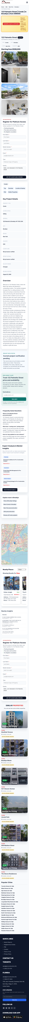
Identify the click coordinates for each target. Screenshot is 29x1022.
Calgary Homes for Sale (7, 926)
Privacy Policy (7, 954)
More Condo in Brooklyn (10, 504)
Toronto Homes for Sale (7, 886)
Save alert (14, 399)
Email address (6, 392)
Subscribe (14, 999)
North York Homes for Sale (8, 913)
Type (4, 159)
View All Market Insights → (10, 489)
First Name (6, 134)
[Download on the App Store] (7, 1017)
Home (2, 7)
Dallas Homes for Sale (7, 928)
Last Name (6, 140)
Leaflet (13, 564)
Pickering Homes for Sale (8, 895)
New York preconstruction (10, 508)
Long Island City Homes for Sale (9, 901)
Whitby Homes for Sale (7, 921)
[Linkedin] (9, 1008)
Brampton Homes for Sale (8, 904)
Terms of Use (7, 951)
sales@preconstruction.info (10, 966)
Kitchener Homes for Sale (8, 910)
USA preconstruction (9, 511)
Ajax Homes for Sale (6, 890)
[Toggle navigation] (27, 2)
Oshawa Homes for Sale (7, 924)
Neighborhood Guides (9, 944)
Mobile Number (7, 147)
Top (5, 188)
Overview (10, 188)
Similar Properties (12, 192)
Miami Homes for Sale (7, 888)
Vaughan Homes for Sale (7, 897)
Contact (6, 949)
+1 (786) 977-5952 (7, 979)
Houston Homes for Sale (7, 930)
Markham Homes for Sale (8, 893)
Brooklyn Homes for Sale (7, 899)
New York (11, 7)
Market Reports (8, 942)
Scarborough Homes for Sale (9, 919)
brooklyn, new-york (7, 734)
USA (6, 7)
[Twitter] (6, 1008)
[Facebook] (4, 1008)
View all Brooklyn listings (10, 501)
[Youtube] (14, 1008)
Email (5, 153)
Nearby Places (8, 569)
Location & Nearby (20, 188)
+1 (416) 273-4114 (7, 968)
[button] (14, 543)
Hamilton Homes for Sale (7, 908)
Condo (6, 184)
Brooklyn (17, 7)
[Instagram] (12, 1008)
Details (4, 165)
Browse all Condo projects (10, 515)
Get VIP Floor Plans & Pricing (14, 177)
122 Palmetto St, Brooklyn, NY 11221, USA (10, 39)
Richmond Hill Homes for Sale (9, 917)
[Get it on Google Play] (17, 1017)
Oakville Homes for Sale (7, 915)
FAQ (5, 192)
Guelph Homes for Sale (7, 906)
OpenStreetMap (20, 564)
